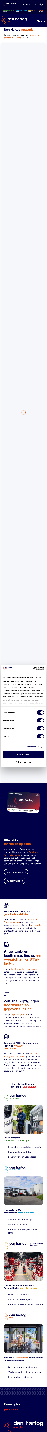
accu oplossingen (21, 1140)
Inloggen (27, 4)
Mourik (30, 1229)
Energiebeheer (15, 1152)
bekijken (29, 1219)
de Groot (38, 1304)
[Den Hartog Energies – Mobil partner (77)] (23, 1177)
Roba (30, 1304)
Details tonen (33, 747)
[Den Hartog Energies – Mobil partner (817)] (23, 1325)
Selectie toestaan (23, 762)
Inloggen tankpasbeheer (20, 1377)
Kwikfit (23, 1304)
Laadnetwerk (14, 1157)
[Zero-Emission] (23, 1105)
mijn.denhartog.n (19, 1014)
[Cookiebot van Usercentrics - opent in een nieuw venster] (33, 668)
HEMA (23, 1229)
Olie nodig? (38, 4)
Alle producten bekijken (20, 1299)
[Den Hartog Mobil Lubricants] (23, 1253)
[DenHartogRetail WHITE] (14, 17)
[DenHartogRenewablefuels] (15, 1166)
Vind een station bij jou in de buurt (25, 1372)
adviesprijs (36, 925)
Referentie (13, 1304)
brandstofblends (25, 1212)
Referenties (13, 1229)
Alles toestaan (23, 754)
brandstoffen (19, 1219)
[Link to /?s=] (21, 4)
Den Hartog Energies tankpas (24, 969)
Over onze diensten (17, 1224)
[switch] (40, 720)
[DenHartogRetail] (15, 1314)
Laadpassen (30, 1157)
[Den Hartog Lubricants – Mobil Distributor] (23, 1242)
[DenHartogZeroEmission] (15, 1094)
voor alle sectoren (29, 1288)
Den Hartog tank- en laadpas (22, 1367)
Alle (10, 1219)
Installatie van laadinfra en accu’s (24, 1147)
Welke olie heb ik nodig (19, 1294)
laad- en (8, 1140)
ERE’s (28, 1152)
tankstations (22, 1357)
